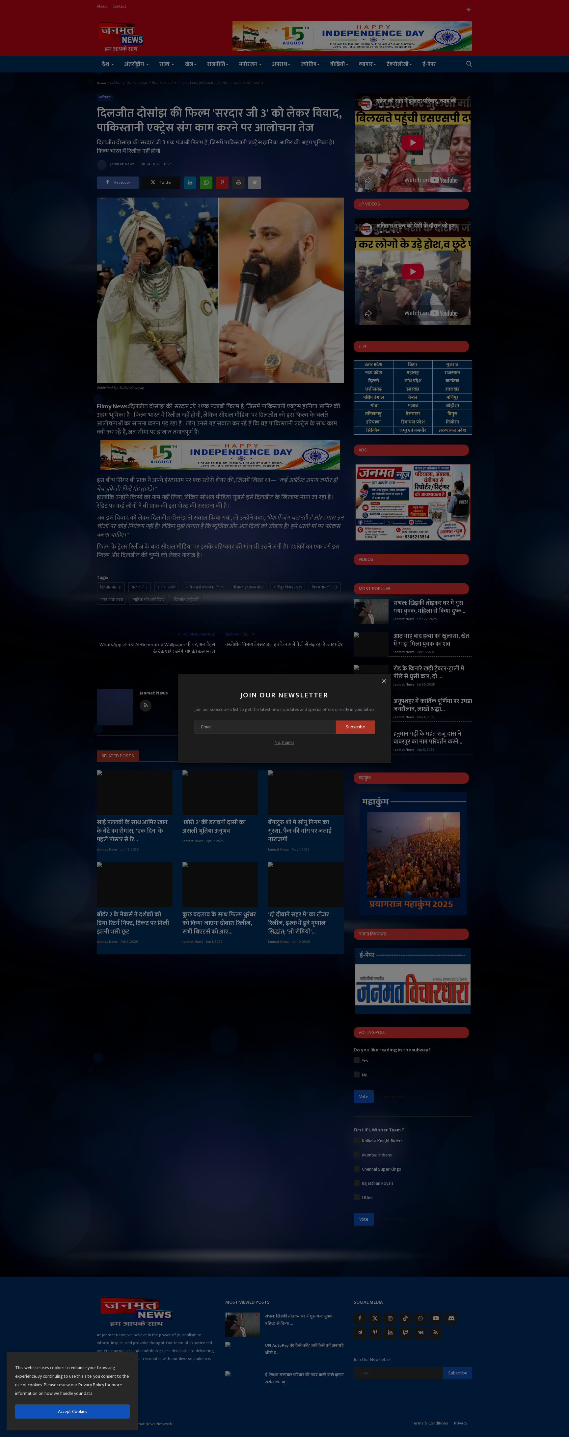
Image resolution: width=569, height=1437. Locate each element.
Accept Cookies (72, 1411)
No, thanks (284, 742)
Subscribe (355, 727)
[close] (131, 1359)
